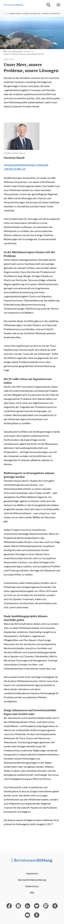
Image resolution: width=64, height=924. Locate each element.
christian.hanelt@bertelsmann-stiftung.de (26, 164)
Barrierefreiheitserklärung (32, 879)
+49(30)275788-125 (15, 168)
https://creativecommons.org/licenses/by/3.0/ (24, 54)
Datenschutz (32, 886)
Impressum (32, 873)
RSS (32, 892)
